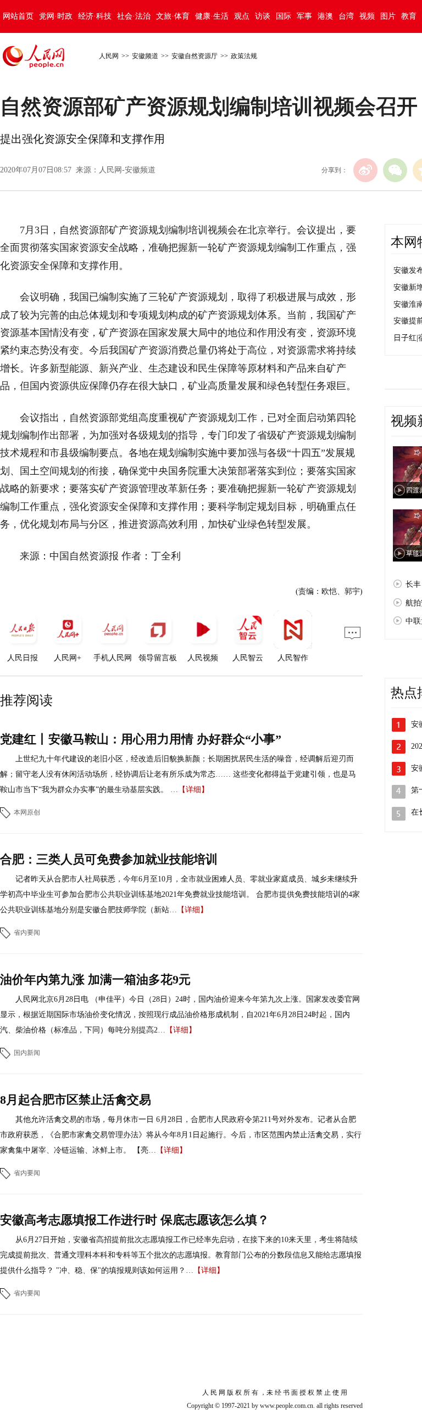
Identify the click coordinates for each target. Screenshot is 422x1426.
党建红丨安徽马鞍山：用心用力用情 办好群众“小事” (140, 739)
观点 (241, 16)
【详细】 (193, 789)
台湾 (346, 16)
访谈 (262, 16)
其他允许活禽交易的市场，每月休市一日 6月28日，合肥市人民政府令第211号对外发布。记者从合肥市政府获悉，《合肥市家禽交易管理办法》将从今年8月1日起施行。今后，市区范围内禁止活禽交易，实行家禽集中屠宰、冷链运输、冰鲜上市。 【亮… (181, 1134)
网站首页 (18, 16)
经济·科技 (95, 16)
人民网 (109, 56)
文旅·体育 (173, 16)
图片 (388, 16)
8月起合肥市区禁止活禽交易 (75, 1100)
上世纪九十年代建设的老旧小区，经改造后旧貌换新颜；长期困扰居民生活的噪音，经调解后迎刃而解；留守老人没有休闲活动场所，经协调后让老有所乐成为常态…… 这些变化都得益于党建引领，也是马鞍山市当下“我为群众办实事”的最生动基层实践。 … (178, 774)
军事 (304, 16)
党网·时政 (56, 16)
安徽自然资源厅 (194, 56)
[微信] (395, 170)
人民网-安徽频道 (127, 170)
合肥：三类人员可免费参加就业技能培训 (109, 859)
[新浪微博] (365, 170)
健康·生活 (212, 16)
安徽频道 (145, 56)
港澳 (325, 16)
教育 (409, 16)
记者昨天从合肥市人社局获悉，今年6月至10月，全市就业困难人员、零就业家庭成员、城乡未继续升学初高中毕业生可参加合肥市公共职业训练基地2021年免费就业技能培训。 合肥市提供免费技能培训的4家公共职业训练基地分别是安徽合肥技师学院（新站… (180, 894)
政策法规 (244, 56)
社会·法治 (134, 16)
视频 (367, 16)
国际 (283, 16)
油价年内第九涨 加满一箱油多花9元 (95, 979)
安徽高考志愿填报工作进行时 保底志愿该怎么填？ (134, 1220)
